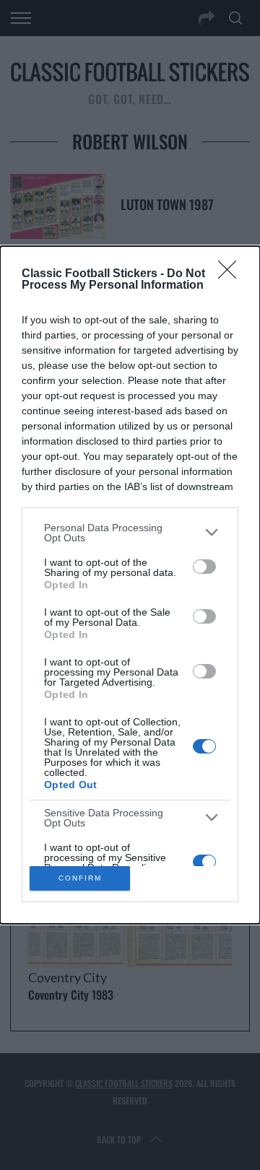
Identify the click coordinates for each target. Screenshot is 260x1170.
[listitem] (130, 533)
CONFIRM (80, 878)
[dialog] (130, 585)
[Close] (232, 274)
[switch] (204, 566)
